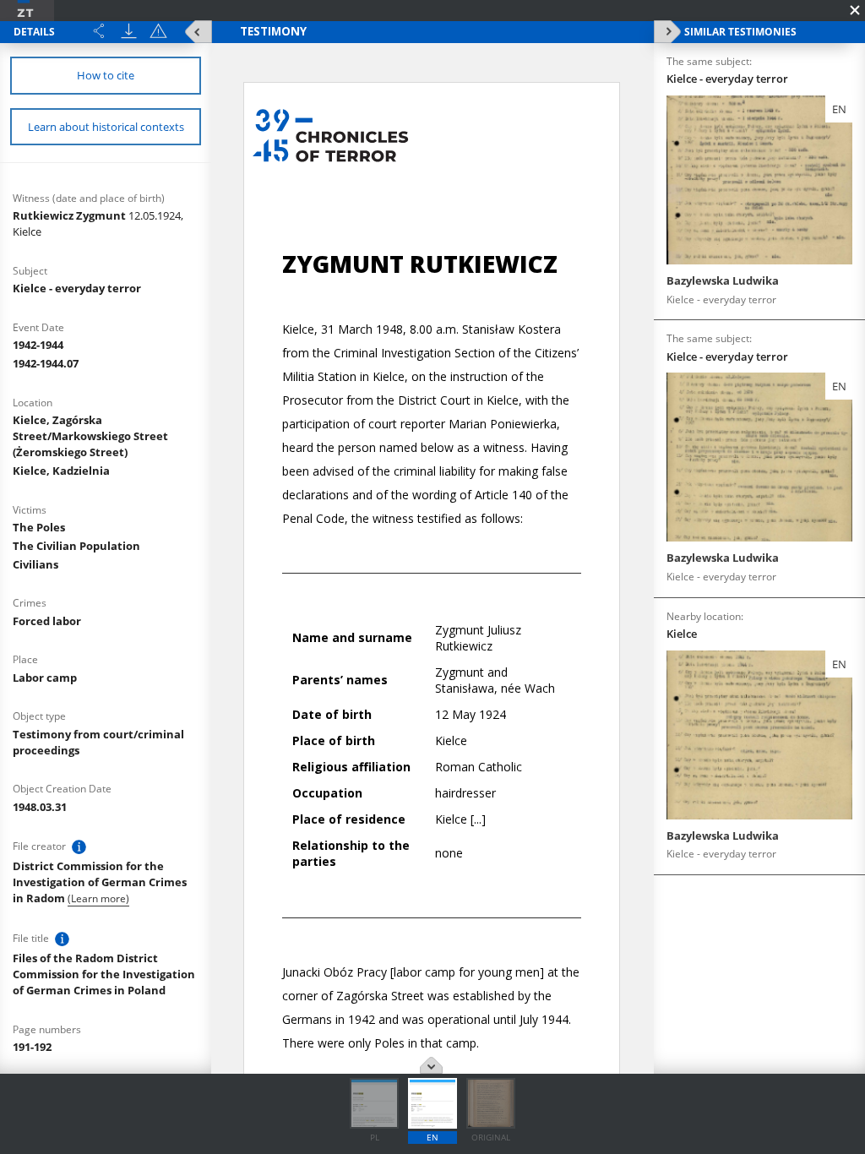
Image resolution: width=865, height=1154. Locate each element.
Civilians (35, 564)
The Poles (39, 527)
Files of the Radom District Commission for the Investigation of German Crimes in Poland (104, 974)
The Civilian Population (76, 545)
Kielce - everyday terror (77, 288)
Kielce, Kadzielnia (61, 470)
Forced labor (47, 621)
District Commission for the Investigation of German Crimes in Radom (100, 882)
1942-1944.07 (46, 363)
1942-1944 (38, 344)
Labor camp (45, 677)
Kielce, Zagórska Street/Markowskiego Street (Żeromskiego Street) (90, 436)
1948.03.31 (40, 806)
